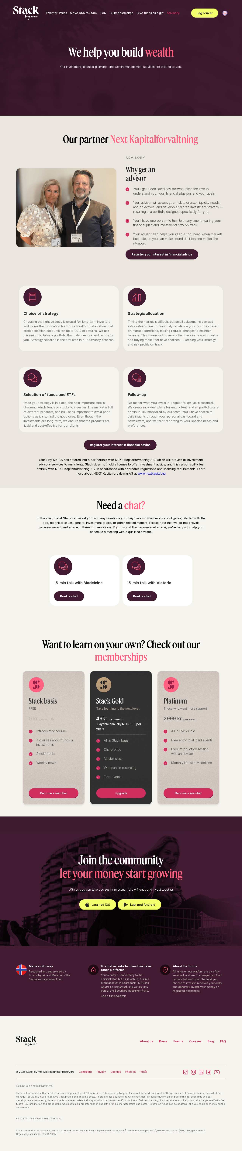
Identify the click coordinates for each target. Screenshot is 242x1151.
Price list (130, 1071)
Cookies (115, 1071)
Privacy (101, 1071)
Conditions (85, 1071)
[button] (225, 13)
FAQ (103, 13)
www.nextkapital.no (152, 473)
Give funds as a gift (150, 13)
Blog (211, 1041)
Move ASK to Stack (83, 13)
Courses (195, 1041)
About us (146, 1041)
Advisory (173, 13)
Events (178, 1041)
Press (63, 13)
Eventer (51, 13)
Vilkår (143, 1071)
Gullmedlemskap (121, 13)
